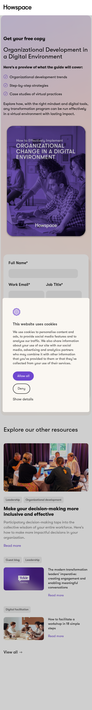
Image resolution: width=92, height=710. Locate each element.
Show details (23, 399)
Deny (21, 388)
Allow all (23, 376)
